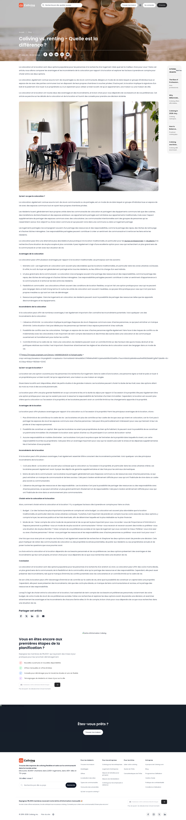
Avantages (84, 769)
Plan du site (45, 814)
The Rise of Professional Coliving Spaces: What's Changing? (174, 81)
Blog (30, 32)
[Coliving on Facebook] (148, 814)
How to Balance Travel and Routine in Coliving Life (174, 127)
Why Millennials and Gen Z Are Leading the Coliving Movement (174, 96)
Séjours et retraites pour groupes (110, 774)
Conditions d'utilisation (153, 787)
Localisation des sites (88, 778)
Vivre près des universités (90, 787)
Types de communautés (89, 782)
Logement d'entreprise (110, 769)
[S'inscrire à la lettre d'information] (57, 685)
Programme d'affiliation (153, 773)
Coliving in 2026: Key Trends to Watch (173, 112)
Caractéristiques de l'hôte (133, 773)
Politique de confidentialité (154, 782)
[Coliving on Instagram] (154, 814)
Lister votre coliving (130, 764)
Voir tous (179, 70)
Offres (83, 773)
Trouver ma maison (129, 5)
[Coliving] (27, 5)
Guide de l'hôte (129, 769)
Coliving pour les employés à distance (112, 784)
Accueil (21, 32)
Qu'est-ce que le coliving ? (90, 791)
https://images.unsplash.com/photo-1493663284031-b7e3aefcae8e (52, 355)
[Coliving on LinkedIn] (165, 814)
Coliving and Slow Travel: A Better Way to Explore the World (174, 143)
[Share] (45, 54)
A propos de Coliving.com (154, 764)
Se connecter (149, 5)
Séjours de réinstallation (110, 779)
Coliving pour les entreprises (112, 764)
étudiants (150, 241)
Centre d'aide (150, 778)
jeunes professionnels (134, 241)
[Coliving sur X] (159, 814)
